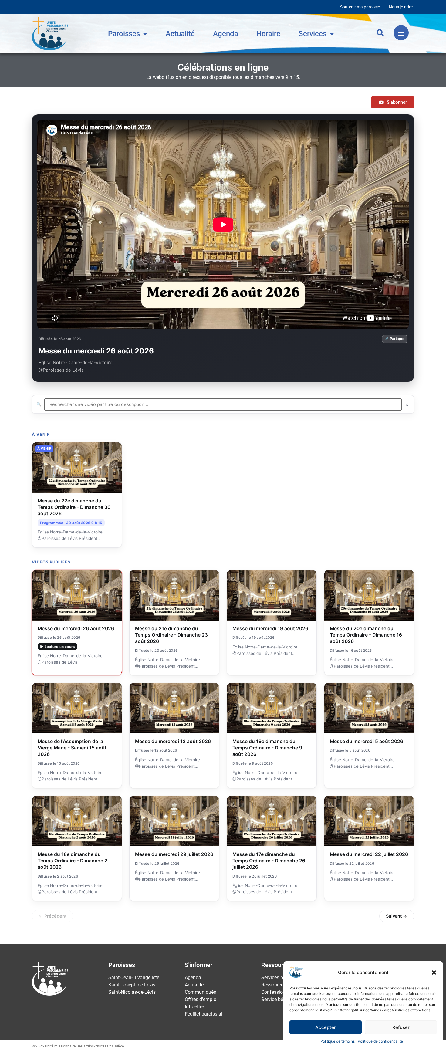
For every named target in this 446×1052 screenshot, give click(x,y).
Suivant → (396, 915)
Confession (273, 991)
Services (312, 33)
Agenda (225, 33)
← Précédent (52, 915)
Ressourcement (277, 984)
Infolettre (194, 1006)
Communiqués (200, 991)
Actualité (180, 33)
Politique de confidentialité (380, 1041)
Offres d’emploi (201, 999)
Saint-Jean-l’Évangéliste (133, 977)
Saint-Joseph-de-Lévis (131, 984)
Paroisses (124, 33)
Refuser (401, 1027)
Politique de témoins (337, 1041)
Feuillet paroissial (203, 1013)
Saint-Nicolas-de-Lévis (132, 991)
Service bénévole (279, 999)
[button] (434, 972)
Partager (397, 338)
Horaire (268, 33)
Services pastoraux (281, 977)
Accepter (325, 1027)
